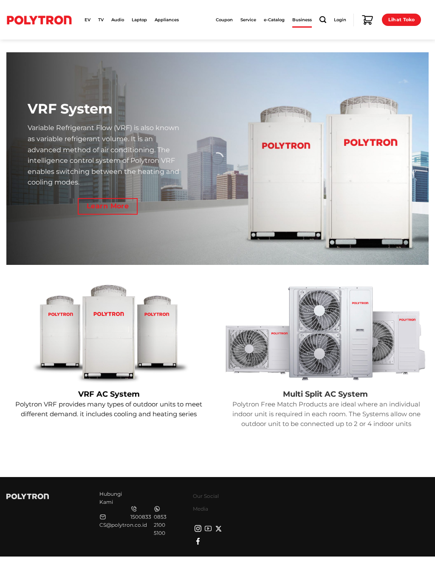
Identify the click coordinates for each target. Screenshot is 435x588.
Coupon (224, 19)
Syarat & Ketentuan (348, 571)
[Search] (322, 20)
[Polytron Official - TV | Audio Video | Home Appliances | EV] (39, 19)
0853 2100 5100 (160, 525)
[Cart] (367, 20)
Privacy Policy (294, 571)
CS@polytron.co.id (123, 525)
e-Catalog (274, 19)
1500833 (140, 517)
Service (248, 19)
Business (302, 19)
